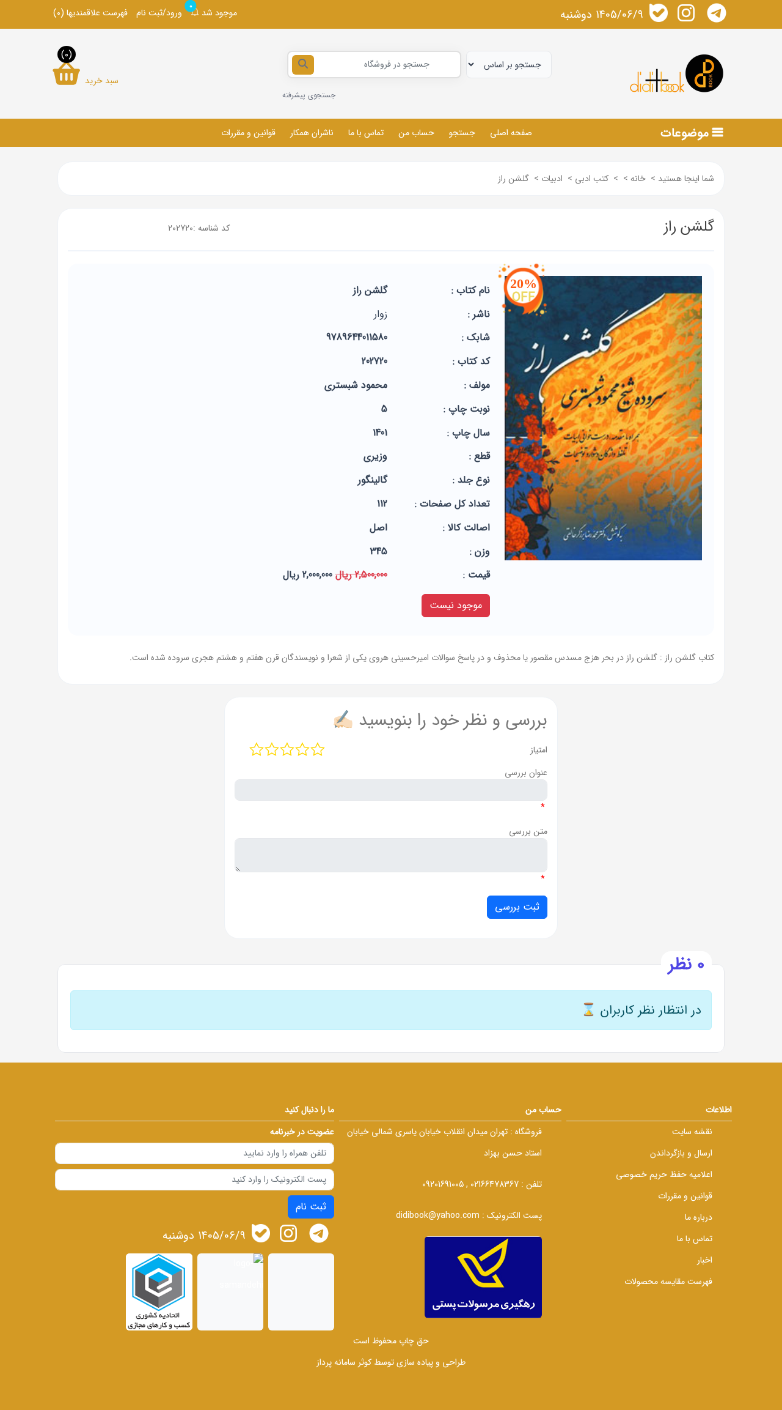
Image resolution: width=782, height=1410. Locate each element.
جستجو (462, 132)
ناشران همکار (312, 132)
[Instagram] (686, 13)
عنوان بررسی (526, 772)
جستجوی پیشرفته (308, 95)
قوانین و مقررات (248, 132)
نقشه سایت (692, 1131)
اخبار (704, 1260)
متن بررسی (528, 831)
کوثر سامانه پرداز (343, 1362)
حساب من (416, 132)
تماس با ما (366, 132)
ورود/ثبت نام (159, 13)
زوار (380, 314)
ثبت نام (311, 1206)
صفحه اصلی (511, 132)
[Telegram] (716, 13)
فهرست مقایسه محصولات (668, 1281)
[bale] (658, 13)
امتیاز (538, 750)
